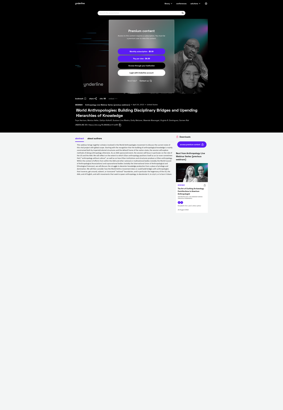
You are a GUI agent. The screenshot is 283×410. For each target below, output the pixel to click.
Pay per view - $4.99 (141, 58)
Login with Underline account (142, 73)
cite (101, 98)
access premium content (190, 144)
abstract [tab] (79, 138)
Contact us (144, 81)
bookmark (79, 98)
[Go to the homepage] (80, 3)
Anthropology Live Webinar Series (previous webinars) (190, 156)
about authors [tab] (94, 138)
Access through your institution (141, 66)
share (91, 98)
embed (111, 98)
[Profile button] (206, 3)
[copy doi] (121, 125)
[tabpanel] (124, 159)
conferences (181, 3)
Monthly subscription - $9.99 (141, 51)
